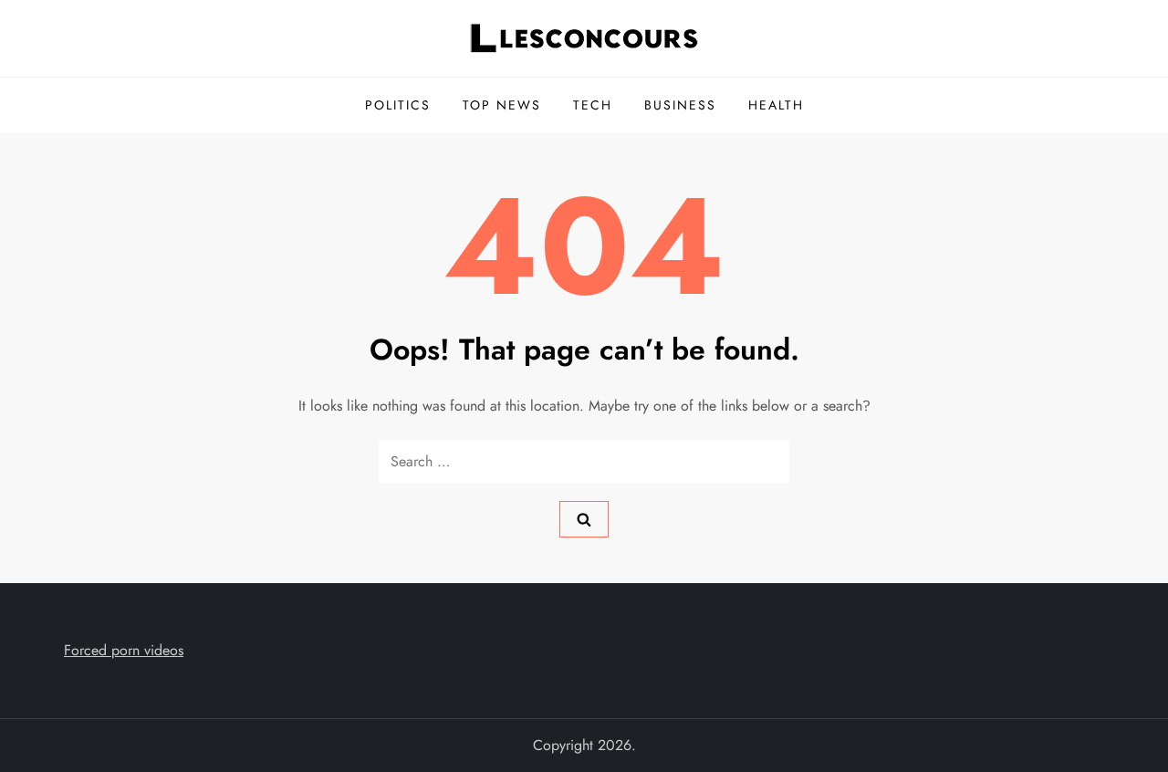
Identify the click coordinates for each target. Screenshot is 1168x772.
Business (680, 105)
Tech (592, 105)
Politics (398, 105)
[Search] (584, 519)
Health (776, 105)
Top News (502, 105)
